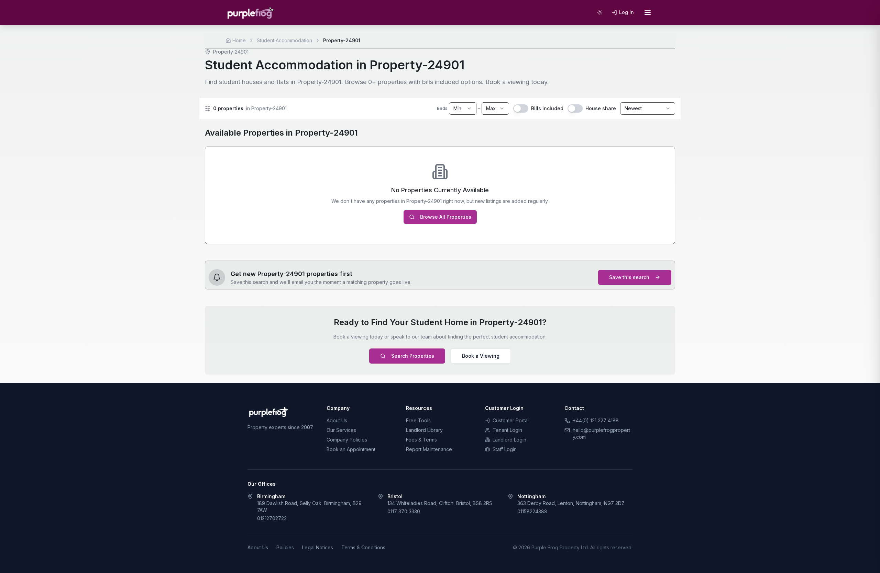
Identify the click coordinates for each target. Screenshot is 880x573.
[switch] (520, 108)
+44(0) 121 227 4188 (596, 420)
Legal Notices (317, 547)
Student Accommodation (284, 40)
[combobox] (462, 108)
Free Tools (418, 420)
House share (600, 108)
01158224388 (532, 511)
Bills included (547, 108)
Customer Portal (511, 420)
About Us (337, 420)
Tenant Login (507, 430)
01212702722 (272, 518)
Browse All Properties (445, 217)
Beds (442, 108)
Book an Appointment (351, 449)
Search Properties (412, 356)
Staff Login (505, 449)
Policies (285, 547)
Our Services (341, 430)
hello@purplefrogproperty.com (601, 433)
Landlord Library (424, 430)
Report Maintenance (429, 449)
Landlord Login (509, 440)
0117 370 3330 (403, 511)
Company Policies (347, 440)
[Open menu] (647, 12)
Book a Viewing (480, 356)
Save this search (629, 277)
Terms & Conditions (363, 547)
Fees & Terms (421, 440)
